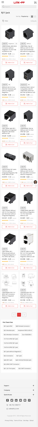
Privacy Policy (9, 420)
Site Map (25, 420)
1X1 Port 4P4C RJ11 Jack (11, 339)
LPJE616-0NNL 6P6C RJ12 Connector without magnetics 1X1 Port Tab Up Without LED (9, 48)
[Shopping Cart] (35, 2)
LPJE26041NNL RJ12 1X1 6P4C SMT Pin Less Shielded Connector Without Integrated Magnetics (27, 296)
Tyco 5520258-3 (26, 334)
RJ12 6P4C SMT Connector (11, 364)
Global (31, 420)
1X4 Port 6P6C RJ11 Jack (11, 347)
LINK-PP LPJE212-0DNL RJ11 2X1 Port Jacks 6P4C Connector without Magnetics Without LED (27, 254)
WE (9, 84)
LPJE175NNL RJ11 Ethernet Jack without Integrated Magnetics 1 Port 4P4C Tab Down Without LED (9, 255)
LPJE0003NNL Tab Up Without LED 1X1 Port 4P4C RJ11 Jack (26, 130)
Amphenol (11, 43)
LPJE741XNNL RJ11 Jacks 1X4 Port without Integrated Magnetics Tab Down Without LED (9, 172)
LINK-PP (5, 43)
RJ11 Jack (19, 356)
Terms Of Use (18, 420)
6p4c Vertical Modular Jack (23, 360)
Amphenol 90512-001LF (25, 330)
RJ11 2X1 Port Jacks (9, 368)
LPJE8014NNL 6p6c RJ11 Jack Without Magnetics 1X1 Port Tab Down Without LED (27, 213)
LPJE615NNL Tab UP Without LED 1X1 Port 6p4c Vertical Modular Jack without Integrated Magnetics (27, 49)
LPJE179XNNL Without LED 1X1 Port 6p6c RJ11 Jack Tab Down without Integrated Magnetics (9, 213)
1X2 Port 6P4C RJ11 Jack (11, 343)
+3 (16, 43)
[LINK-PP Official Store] (19, 2)
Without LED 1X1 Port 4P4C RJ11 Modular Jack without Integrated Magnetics (9, 89)
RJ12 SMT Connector (25, 368)
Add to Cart (11, 62)
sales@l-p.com (14, 409)
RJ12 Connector (8, 356)
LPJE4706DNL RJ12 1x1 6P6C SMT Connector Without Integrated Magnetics (8, 295)
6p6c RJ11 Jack (8, 360)
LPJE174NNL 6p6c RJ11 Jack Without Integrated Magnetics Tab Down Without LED (9, 131)
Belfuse (29, 43)
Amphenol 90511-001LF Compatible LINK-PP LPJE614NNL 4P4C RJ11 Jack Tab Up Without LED (27, 89)
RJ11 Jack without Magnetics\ (12, 351)
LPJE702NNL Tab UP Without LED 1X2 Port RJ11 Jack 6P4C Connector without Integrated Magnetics (28, 173)
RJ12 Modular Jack (9, 330)
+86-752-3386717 (14, 405)
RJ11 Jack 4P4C (8, 326)
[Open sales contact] (35, 182)
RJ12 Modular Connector (11, 334)
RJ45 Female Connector (23, 326)
